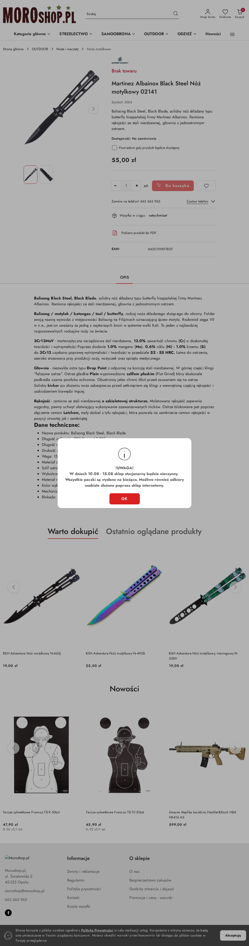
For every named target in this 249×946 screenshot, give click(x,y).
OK (124, 498)
